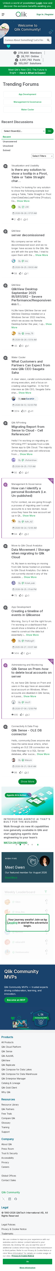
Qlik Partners (7, 1109)
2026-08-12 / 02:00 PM (26, 405)
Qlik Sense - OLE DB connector (26, 732)
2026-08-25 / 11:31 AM (25, 466)
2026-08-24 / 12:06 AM (26, 528)
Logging (12, 922)
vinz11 (27, 702)
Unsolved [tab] (8, 145)
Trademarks (7, 1233)
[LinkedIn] (9, 1199)
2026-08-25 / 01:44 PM (25, 589)
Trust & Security (9, 1153)
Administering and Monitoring (27, 664)
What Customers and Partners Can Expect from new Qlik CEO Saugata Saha (30, 367)
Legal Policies (8, 1224)
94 (15, 534)
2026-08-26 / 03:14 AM (26, 339)
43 (15, 345)
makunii (28, 760)
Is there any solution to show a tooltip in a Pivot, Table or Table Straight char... (29, 175)
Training (5, 1127)
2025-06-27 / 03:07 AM (26, 647)
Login (39, 3)
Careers (5, 1166)
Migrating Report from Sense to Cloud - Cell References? (27, 430)
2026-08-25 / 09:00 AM (26, 267)
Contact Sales (8, 1180)
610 (16, 714)
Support (5, 1131)
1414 (16, 653)
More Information (27, 1267)
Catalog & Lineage (10, 1083)
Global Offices (8, 1175)
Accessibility (7, 1157)
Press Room (7, 1148)
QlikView (15, 230)
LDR (27, 207)
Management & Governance (27, 102)
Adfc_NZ (29, 521)
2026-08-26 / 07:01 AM (26, 213)
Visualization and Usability (25, 165)
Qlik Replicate (8, 1065)
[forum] (5, 166)
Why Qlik (5, 1092)
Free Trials (6, 1113)
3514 (16, 411)
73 (15, 595)
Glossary (5, 1122)
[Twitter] (3, 1199)
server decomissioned (27, 235)
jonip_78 (29, 333)
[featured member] (44, 861)
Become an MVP (16, 1000)
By (23, 207)
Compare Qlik (8, 1118)
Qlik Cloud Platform (11, 1046)
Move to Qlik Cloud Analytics (26, 545)
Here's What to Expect (33, 72)
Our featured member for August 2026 (26, 872)
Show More (23, 201)
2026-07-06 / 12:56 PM (26, 708)
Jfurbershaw (31, 460)
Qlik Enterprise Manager (13, 1078)
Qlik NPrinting (18, 422)
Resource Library (10, 1104)
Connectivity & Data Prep (24, 726)
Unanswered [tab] (10, 141)
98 (15, 772)
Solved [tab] (6, 150)
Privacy (5, 1162)
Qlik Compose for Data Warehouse (19, 1074)
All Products (7, 1042)
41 (32, 411)
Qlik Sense (6, 1051)
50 (15, 472)
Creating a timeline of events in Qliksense (27, 613)
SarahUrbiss (32, 399)
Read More (11, 877)
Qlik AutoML (7, 1055)
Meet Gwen (15, 867)
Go (49, 130)
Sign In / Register (45, 14)
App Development (27, 94)
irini (26, 261)
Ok (27, 1261)
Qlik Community (10, 1192)
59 (15, 273)
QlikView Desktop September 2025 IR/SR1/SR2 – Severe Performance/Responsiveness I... (31, 296)
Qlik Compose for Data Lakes (16, 1069)
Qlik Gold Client (9, 1087)
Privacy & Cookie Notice (14, 1229)
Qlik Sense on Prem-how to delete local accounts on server (31, 672)
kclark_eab (30, 583)
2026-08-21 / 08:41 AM (25, 766)
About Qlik (6, 1144)
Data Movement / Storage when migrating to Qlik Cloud (30, 553)
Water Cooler (27, 109)
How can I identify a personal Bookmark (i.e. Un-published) (29, 491)
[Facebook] (16, 1199)
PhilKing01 (29, 641)
